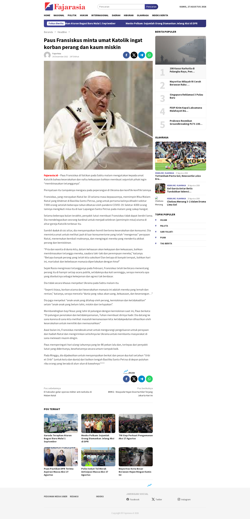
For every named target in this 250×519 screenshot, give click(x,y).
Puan (163, 237)
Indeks (100, 496)
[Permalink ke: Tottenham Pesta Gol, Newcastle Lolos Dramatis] (180, 156)
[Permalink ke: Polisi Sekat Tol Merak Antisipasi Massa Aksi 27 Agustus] (98, 456)
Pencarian (151, 6)
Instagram (186, 499)
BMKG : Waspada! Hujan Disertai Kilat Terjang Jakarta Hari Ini (130, 392)
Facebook (134, 499)
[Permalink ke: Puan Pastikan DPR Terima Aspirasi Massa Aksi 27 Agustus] (61, 456)
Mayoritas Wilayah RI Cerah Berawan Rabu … (185, 83)
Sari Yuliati (166, 231)
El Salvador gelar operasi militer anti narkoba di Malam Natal (68, 392)
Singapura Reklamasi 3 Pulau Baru (186, 96)
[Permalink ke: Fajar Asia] (47, 54)
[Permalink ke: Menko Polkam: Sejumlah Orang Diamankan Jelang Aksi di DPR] (98, 423)
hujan (163, 220)
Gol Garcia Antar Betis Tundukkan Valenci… (180, 190)
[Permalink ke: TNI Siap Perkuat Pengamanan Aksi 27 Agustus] (136, 423)
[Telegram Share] (141, 55)
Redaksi (74, 496)
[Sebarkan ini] (126, 55)
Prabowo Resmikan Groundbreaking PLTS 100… (186, 122)
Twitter (159, 499)
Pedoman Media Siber (55, 496)
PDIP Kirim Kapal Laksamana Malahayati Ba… (186, 109)
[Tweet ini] (134, 55)
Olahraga (169, 173)
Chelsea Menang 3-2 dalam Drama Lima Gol (186, 203)
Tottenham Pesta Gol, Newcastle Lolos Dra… (178, 177)
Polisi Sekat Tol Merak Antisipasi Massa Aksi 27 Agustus (94, 471)
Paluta (164, 225)
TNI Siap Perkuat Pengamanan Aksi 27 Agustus (136, 437)
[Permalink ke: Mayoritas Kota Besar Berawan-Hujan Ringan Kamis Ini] (136, 456)
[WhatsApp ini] (149, 55)
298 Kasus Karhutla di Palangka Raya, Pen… (182, 70)
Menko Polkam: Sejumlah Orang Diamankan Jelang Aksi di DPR (146, 23)
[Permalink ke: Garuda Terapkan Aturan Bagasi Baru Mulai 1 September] (61, 423)
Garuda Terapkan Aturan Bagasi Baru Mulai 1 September (67, 23)
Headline (159, 173)
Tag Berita (166, 243)
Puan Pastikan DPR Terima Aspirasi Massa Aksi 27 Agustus (58, 471)
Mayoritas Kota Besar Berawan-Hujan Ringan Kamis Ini (135, 471)
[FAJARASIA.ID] (65, 6)
